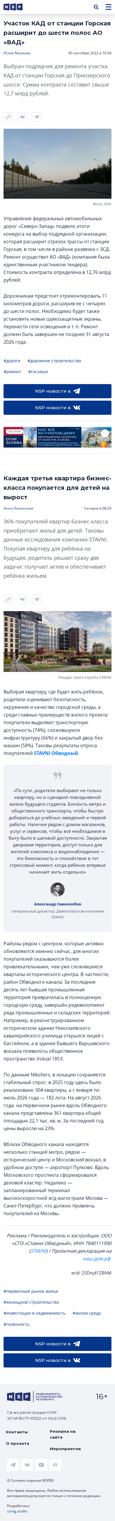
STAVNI (38, 1251)
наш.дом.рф (96, 1258)
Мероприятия (65, 1448)
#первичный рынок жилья (31, 1291)
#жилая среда (87, 1313)
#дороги (12, 360)
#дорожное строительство (54, 360)
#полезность (16, 1324)
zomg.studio (17, 1511)
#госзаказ (38, 371)
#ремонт (12, 371)
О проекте (17, 1443)
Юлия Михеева (17, 53)
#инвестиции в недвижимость (34, 1313)
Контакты (17, 1431)
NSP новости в (53, 391)
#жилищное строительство (31, 1302)
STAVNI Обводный (56, 753)
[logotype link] (18, 7)
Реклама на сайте (62, 1434)
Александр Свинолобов (57, 904)
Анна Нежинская (18, 508)
